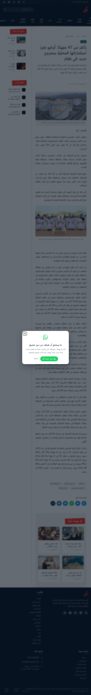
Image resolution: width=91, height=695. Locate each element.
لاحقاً (36, 358)
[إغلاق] (25, 333)
